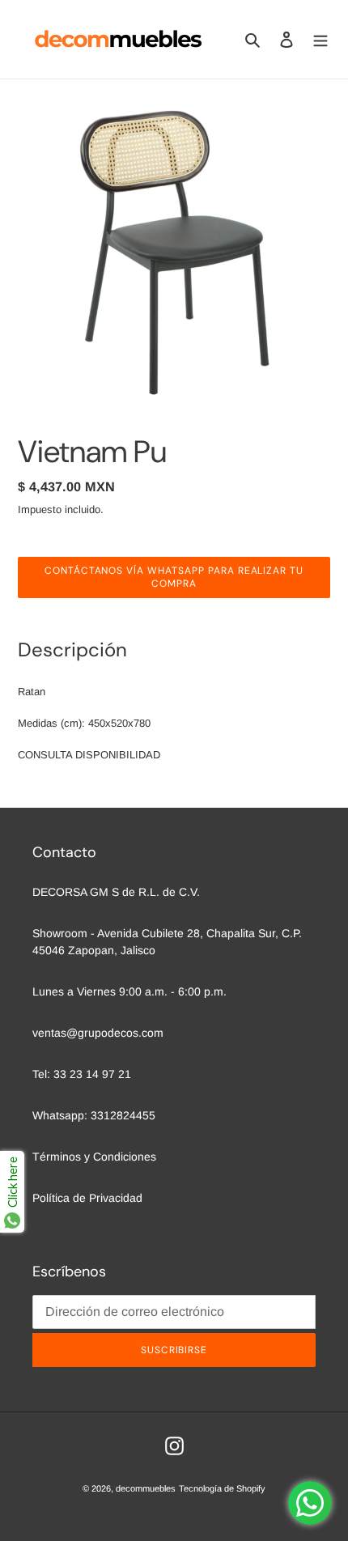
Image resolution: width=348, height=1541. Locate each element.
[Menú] (320, 39)
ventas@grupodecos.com (97, 1032)
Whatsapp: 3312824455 (93, 1115)
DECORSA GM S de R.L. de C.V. (116, 891)
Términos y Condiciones (94, 1156)
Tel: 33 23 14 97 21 (81, 1074)
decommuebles (146, 1488)
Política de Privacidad (87, 1197)
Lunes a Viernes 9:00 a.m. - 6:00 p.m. (129, 991)
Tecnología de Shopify (222, 1488)
